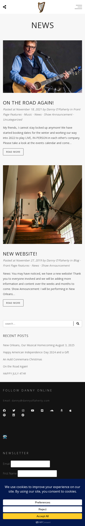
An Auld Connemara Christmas (22, 359)
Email (6, 464)
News (38, 114)
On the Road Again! (15, 366)
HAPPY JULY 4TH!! (14, 373)
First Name (10, 473)
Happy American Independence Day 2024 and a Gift (36, 352)
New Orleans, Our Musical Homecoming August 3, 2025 (39, 345)
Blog (76, 260)
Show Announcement (58, 114)
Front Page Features (16, 265)
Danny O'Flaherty (58, 109)
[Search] (77, 323)
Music (28, 114)
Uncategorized (12, 119)
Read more (13, 151)
